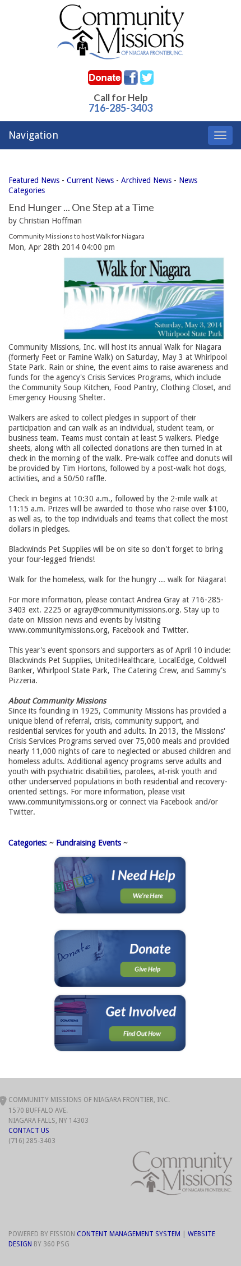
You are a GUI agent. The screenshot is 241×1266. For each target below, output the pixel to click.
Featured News (33, 180)
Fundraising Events (88, 842)
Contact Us (28, 1131)
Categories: (27, 842)
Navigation (33, 135)
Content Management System (128, 1234)
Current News (90, 180)
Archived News (146, 180)
